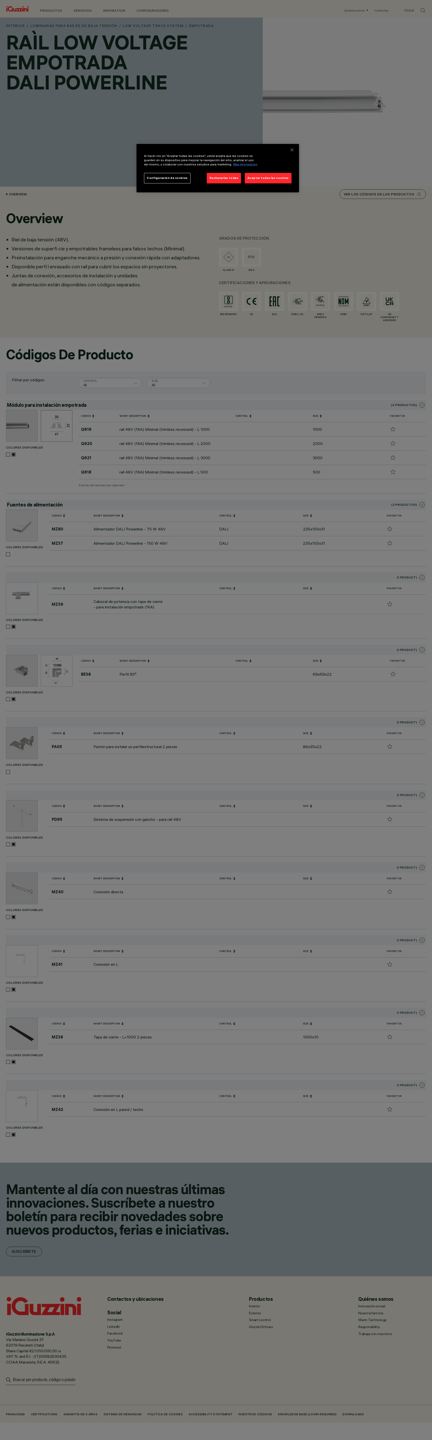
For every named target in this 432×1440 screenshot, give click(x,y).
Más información (245, 164)
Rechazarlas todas (224, 178)
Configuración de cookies (167, 178)
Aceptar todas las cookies (268, 178)
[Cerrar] (292, 149)
